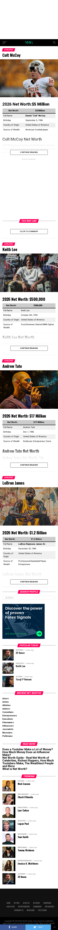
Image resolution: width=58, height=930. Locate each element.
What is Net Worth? (14, 769)
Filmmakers (8, 722)
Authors (6, 709)
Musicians (7, 733)
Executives (7, 719)
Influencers (8, 726)
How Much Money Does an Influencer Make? (26, 753)
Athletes (6, 705)
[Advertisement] (29, 19)
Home (8, 903)
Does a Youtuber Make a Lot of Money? (27, 749)
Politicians (7, 736)
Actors (5, 698)
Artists (5, 702)
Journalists (7, 729)
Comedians (8, 712)
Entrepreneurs (9, 715)
